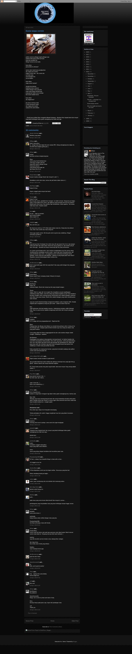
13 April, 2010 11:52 (35, 505)
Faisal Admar (33, 174)
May (89, 91)
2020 (87, 52)
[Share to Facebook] (58, 123)
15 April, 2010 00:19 (35, 551)
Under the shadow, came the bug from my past (99, 238)
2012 (87, 66)
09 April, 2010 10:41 (35, 386)
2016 (87, 57)
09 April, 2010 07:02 (35, 259)
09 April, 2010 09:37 (35, 370)
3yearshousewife (34, 562)
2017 (87, 54)
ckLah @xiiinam (34, 133)
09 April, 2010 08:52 (35, 353)
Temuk (31, 197)
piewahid (32, 428)
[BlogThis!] (55, 123)
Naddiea (32, 495)
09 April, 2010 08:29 (35, 314)
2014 (87, 62)
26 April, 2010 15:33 (35, 609)
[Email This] (53, 123)
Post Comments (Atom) (56, 626)
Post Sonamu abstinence (99, 227)
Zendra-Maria (33, 468)
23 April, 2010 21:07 (35, 585)
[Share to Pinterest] (60, 123)
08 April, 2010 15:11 (35, 148)
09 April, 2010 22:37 (35, 425)
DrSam (32, 152)
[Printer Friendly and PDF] (28, 123)
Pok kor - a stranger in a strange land (94, 100)
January (90, 115)
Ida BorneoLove (34, 262)
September (91, 81)
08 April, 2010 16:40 (35, 182)
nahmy (32, 479)
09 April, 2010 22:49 (35, 437)
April (89, 93)
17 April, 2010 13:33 (35, 559)
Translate (97, 317)
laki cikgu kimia (34, 487)
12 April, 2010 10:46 (35, 483)
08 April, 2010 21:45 (35, 208)
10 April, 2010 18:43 (35, 464)
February (90, 113)
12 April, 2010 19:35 (35, 491)
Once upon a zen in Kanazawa (97, 283)
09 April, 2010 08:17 (35, 278)
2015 (87, 59)
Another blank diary (97, 262)
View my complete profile (91, 174)
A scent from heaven (97, 204)
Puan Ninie (33, 374)
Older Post (75, 621)
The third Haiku (96, 191)
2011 (87, 69)
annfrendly (33, 441)
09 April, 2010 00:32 (35, 219)
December (91, 74)
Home (52, 621)
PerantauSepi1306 (35, 457)
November (91, 76)
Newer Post (29, 621)
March (90, 110)
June (89, 88)
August (90, 83)
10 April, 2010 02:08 (35, 453)
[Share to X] (56, 123)
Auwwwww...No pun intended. (92, 96)
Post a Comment (32, 613)
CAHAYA (32, 222)
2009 (87, 118)
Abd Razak (33, 186)
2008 (87, 121)
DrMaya (32, 141)
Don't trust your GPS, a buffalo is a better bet (98, 296)
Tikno (31, 571)
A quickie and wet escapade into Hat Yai (98, 271)
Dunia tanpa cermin (35, 31)
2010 (87, 71)
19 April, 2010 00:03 (35, 568)
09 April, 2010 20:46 (35, 415)
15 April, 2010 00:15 (35, 525)
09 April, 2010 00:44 (35, 236)
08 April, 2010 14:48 (35, 137)
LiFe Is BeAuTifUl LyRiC (36, 356)
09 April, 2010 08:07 (35, 268)
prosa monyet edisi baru (36, 125)
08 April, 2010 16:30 (35, 171)
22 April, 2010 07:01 (35, 577)
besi (31, 211)
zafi (31, 581)
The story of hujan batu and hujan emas (98, 250)
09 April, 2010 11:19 (35, 404)
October (90, 78)
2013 (87, 64)
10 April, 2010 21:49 (35, 475)
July (89, 86)
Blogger (75, 641)
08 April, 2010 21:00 (35, 193)
